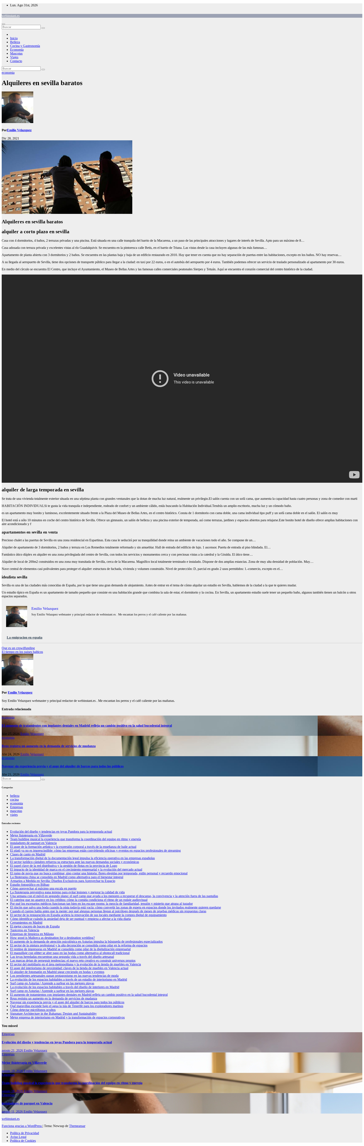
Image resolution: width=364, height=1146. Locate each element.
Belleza (15, 42)
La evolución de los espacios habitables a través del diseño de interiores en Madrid (64, 987)
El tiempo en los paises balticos (22, 652)
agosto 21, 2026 (13, 1050)
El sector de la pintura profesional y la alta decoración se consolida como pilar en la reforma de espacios (78, 945)
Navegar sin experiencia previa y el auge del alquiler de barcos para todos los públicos (63, 766)
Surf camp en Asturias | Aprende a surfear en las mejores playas (52, 983)
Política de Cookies (23, 1140)
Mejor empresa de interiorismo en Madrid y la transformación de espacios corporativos (67, 1017)
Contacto (16, 61)
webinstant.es (11, 15)
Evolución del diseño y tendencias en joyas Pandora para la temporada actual (61, 831)
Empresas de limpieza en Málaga (32, 934)
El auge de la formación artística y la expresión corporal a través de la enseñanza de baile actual (73, 846)
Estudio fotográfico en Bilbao (29, 884)
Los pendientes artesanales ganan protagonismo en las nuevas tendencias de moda (64, 975)
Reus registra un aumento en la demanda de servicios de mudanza (49, 746)
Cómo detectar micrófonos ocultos (33, 1010)
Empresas (16, 807)
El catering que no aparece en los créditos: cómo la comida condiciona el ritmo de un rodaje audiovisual (78, 900)
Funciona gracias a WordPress (22, 1126)
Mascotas (16, 53)
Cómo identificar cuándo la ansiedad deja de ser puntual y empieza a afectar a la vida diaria (70, 919)
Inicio (14, 38)
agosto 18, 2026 (13, 1091)
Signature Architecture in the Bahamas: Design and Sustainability (53, 1013)
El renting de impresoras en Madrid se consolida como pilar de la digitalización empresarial (70, 949)
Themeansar (77, 1126)
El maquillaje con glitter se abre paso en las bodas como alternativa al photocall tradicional (70, 953)
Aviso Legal (18, 1137)
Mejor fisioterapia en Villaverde (31, 835)
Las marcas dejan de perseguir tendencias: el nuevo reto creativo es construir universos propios (72, 960)
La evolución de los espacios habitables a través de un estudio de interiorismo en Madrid (68, 979)
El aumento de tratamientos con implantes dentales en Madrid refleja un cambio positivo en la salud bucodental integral (87, 725)
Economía (17, 49)
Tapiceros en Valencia (24, 930)
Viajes (14, 57)
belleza (14, 796)
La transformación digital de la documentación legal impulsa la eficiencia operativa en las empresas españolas (82, 858)
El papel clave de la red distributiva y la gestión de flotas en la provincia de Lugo (63, 865)
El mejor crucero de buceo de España (35, 926)
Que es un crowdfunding (18, 648)
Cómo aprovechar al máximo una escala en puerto (43, 888)
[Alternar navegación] (3, 24)
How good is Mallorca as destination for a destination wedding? (52, 938)
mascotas (16, 811)
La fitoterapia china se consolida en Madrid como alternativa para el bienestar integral (66, 877)
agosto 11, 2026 (13, 1111)
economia (8, 72)
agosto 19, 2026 (13, 1071)
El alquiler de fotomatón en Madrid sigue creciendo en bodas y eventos (57, 972)
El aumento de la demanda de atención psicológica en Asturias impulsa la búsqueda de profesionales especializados (86, 941)
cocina (14, 799)
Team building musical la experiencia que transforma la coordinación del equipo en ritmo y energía (75, 839)
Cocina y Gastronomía (25, 46)
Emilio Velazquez (19, 130)
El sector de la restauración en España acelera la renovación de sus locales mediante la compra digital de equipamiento (88, 915)
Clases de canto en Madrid (27, 854)
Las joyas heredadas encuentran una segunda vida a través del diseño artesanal (62, 956)
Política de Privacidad (24, 1133)
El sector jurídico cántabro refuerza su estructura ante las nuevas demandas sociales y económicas (74, 862)
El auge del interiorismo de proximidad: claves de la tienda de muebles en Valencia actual (69, 968)
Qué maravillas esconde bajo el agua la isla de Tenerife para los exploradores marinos (66, 1006)
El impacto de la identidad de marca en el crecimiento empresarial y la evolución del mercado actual (76, 869)
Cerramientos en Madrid (26, 922)
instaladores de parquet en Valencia (33, 843)
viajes (14, 814)
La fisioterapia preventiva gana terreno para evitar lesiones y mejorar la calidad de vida (67, 892)
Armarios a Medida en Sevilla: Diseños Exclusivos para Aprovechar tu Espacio (62, 881)
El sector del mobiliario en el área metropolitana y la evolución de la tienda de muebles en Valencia (75, 964)
